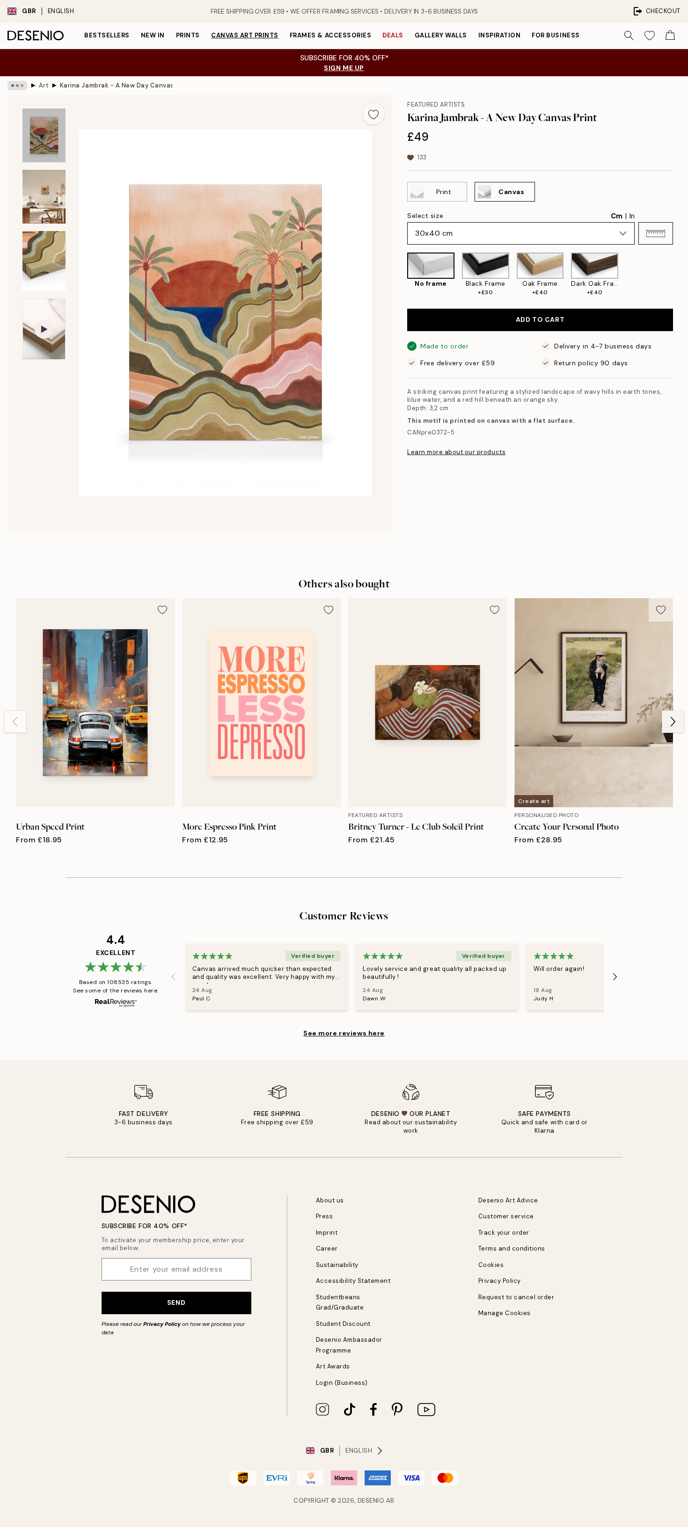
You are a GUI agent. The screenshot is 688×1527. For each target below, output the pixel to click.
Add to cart (540, 319)
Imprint (327, 1233)
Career (327, 1248)
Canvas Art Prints (244, 35)
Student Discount (343, 1324)
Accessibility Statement (353, 1281)
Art (44, 85)
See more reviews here (344, 1033)
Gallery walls (441, 35)
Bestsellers (107, 35)
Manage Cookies (504, 1313)
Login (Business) (342, 1383)
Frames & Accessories (330, 35)
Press (324, 1216)
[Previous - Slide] (399, 274)
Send (176, 1302)
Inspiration (499, 35)
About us (330, 1200)
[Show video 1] (44, 329)
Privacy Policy (162, 1324)
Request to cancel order (516, 1297)
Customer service (506, 1216)
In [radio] (632, 216)
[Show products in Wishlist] (649, 35)
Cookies (491, 1265)
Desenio (371, 1501)
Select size (425, 215)
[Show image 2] (44, 197)
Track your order (503, 1233)
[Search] (629, 35)
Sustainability (337, 1265)
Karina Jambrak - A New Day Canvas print (116, 85)
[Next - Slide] (680, 274)
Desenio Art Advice (508, 1200)
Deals (392, 35)
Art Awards (333, 1366)
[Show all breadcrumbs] (17, 85)
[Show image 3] (44, 261)
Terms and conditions (511, 1248)
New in (153, 35)
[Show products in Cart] (670, 35)
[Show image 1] (44, 135)
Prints (188, 35)
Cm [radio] (616, 216)
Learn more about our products (456, 452)
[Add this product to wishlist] (373, 113)
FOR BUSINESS (555, 35)
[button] (655, 233)
